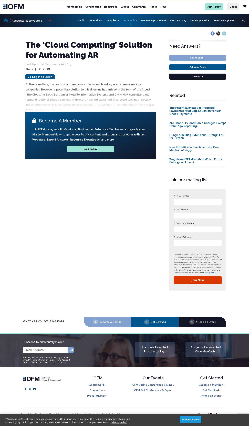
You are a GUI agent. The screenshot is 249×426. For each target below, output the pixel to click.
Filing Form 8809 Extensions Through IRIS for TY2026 (196, 136)
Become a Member (110, 321)
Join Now (198, 280)
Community (139, 6)
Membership (74, 6)
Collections (95, 20)
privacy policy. (119, 422)
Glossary (209, 76)
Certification (93, 6)
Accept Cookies (191, 419)
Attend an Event (206, 321)
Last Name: (181, 209)
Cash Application (200, 20)
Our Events (153, 378)
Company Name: (184, 223)
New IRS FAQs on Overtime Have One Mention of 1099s (194, 149)
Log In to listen (42, 76)
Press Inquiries (96, 395)
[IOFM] (17, 6)
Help (163, 6)
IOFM (97, 378)
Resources (110, 6)
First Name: (181, 195)
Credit (81, 20)
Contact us (97, 390)
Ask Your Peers (207, 66)
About (153, 6)
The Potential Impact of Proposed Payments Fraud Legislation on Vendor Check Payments (195, 111)
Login (233, 6)
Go (70, 350)
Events (124, 6)
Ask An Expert (207, 57)
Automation (130, 20)
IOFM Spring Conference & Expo (152, 384)
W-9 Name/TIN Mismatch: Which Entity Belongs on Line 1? (195, 161)
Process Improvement (153, 20)
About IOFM (97, 384)
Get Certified (158, 321)
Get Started (211, 378)
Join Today (214, 6)
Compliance (112, 20)
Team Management (224, 20)
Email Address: (183, 237)
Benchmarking (178, 20)
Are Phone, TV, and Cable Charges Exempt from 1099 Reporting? (197, 124)
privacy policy (209, 272)
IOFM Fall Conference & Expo (152, 390)
